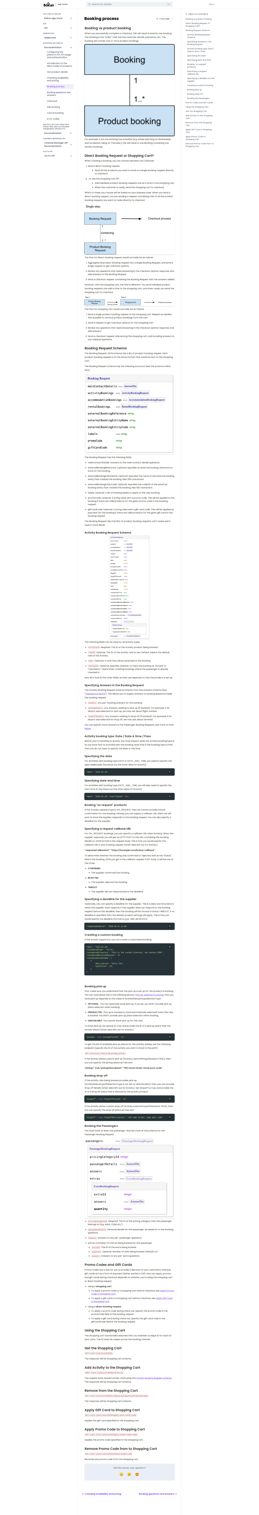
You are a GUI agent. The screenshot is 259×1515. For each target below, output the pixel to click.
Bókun (212, 4)
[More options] (173, 19)
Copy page (164, 18)
